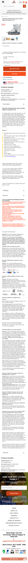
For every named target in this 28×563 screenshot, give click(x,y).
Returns (5, 195)
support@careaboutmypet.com (14, 541)
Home (2, 16)
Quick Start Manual (11, 156)
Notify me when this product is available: (12, 43)
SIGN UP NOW (14, 493)
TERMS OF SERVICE (14, 520)
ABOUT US (14, 510)
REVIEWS (14, 515)
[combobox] (12, 6)
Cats (6, 16)
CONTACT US (14, 518)
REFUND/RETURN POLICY (14, 523)
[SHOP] (26, 2)
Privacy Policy (9, 53)
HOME (14, 508)
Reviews (5, 452)
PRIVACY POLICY (14, 525)
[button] (3, 97)
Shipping (5, 190)
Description (6, 104)
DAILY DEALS (14, 513)
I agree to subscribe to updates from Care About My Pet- (14, 497)
